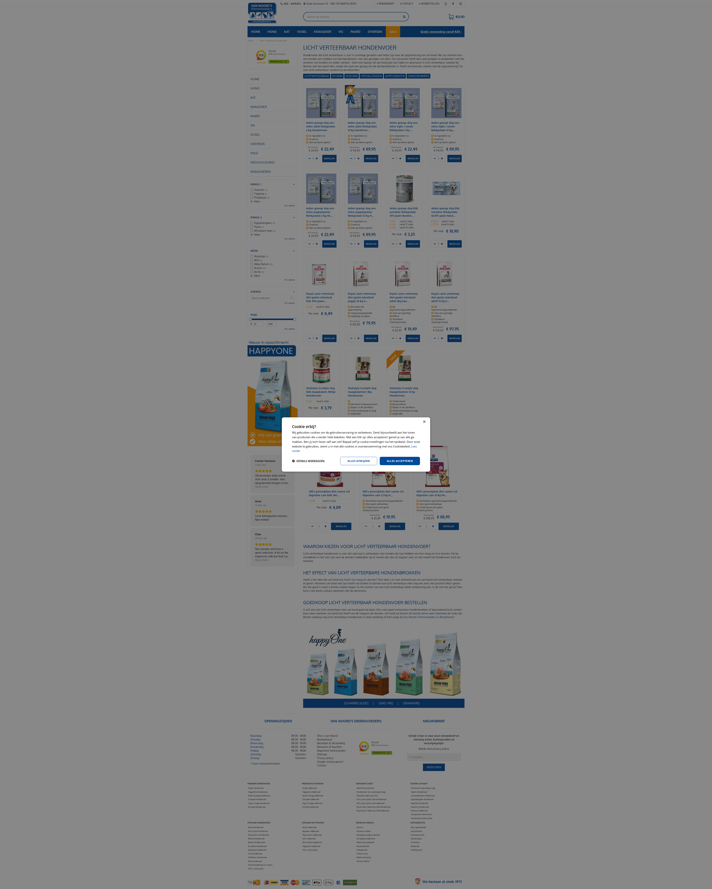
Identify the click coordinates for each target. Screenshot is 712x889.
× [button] (424, 421)
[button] (308, 461)
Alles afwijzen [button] (358, 461)
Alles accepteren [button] (400, 461)
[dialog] (356, 444)
